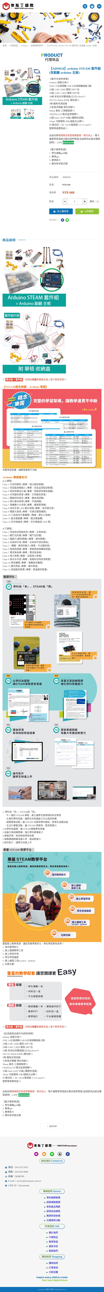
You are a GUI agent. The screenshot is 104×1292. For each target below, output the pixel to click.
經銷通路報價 (53, 1202)
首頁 (5, 46)
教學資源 (53, 1242)
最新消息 (53, 1246)
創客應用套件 (37, 46)
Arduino (24, 46)
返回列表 (53, 1126)
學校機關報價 (53, 1197)
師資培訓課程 (53, 1211)
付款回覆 (53, 1272)
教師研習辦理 (53, 1216)
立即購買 (88, 211)
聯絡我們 (53, 1251)
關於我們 (53, 1232)
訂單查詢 (53, 1267)
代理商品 (14, 46)
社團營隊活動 (53, 1220)
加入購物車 (62, 211)
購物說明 (53, 1263)
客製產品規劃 (53, 1206)
